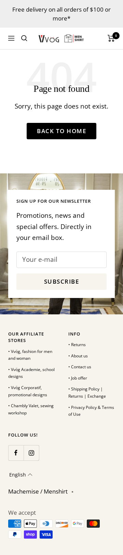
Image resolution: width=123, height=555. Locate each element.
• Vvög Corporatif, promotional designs (27, 391)
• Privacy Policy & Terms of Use (91, 410)
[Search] (24, 38)
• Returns (77, 344)
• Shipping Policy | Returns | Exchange (87, 392)
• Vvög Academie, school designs (31, 373)
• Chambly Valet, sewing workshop (31, 409)
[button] (20, 475)
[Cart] (111, 38)
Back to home (61, 131)
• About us (78, 356)
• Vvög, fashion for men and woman (30, 354)
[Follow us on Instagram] (31, 452)
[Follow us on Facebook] (16, 452)
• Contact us (79, 367)
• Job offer (77, 378)
